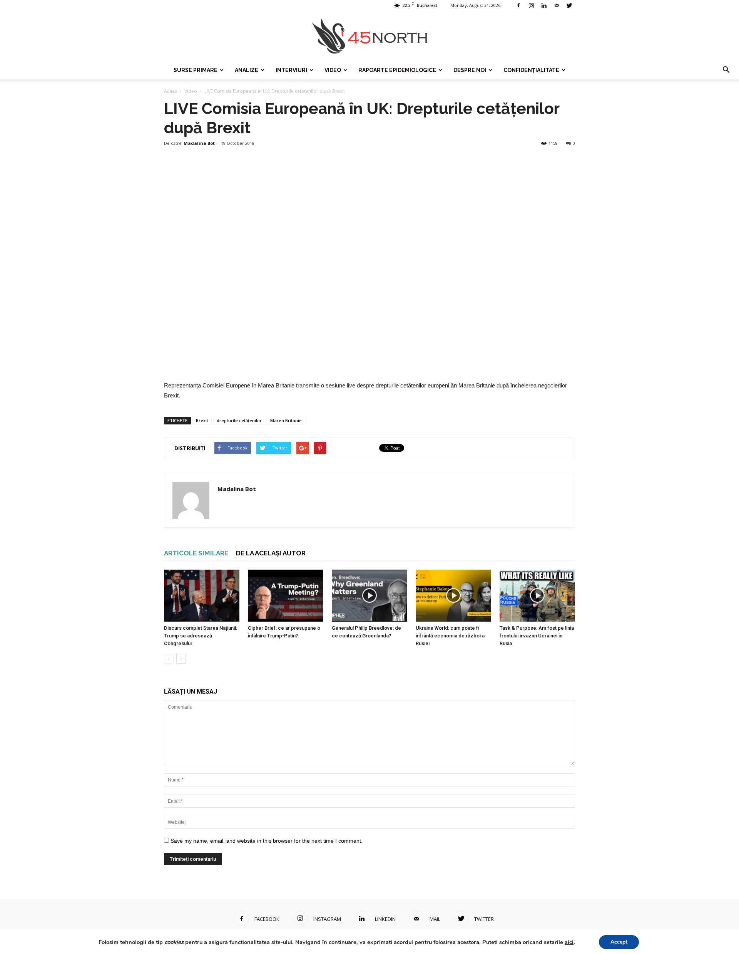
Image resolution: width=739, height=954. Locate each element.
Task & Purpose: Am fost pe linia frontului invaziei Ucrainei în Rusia (537, 635)
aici (569, 942)
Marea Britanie (286, 420)
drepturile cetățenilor (239, 420)
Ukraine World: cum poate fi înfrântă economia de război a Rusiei (450, 635)
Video (332, 70)
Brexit (202, 420)
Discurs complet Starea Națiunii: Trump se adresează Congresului (200, 635)
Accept (618, 942)
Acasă (170, 91)
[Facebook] (518, 5)
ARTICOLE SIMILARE (196, 553)
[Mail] (556, 5)
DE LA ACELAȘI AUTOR (271, 553)
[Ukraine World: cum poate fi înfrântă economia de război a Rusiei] (453, 596)
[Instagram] (531, 5)
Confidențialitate (531, 70)
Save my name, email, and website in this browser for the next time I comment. (267, 841)
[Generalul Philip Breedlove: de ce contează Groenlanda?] (369, 596)
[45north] (369, 36)
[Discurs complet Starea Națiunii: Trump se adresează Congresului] (201, 596)
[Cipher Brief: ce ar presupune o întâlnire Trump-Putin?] (285, 596)
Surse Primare (195, 70)
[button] (726, 70)
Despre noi (469, 70)
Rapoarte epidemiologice (397, 70)
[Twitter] (569, 5)
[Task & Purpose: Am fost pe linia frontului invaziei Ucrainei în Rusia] (537, 596)
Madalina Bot (199, 143)
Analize (246, 70)
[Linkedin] (544, 5)
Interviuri (291, 70)
